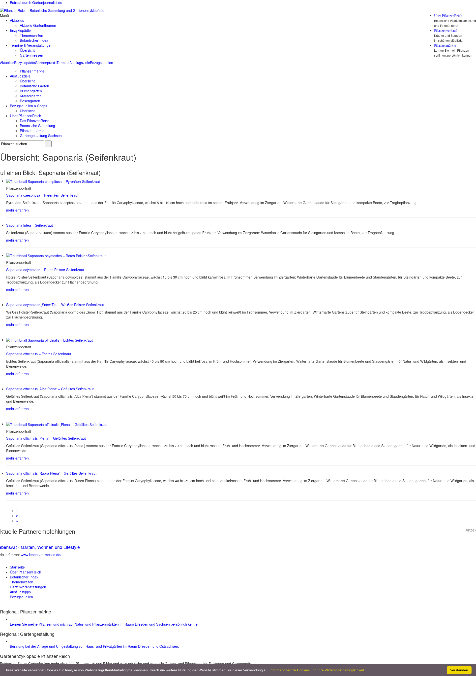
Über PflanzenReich (448, 16)
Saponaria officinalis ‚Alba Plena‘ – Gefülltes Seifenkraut (50, 388)
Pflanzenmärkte (445, 45)
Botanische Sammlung (37, 125)
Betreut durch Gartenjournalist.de (36, 2)
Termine (63, 62)
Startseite (17, 567)
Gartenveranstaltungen (28, 586)
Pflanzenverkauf (445, 31)
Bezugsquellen (101, 62)
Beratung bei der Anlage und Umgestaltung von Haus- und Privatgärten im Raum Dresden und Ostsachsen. (94, 646)
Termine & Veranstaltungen (31, 45)
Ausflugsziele (79, 62)
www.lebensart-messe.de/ (41, 554)
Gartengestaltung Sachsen (41, 135)
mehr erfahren (17, 210)
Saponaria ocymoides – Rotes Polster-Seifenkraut (45, 269)
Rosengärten (30, 100)
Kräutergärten (31, 95)
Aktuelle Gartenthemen (38, 25)
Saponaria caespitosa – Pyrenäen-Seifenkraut (42, 195)
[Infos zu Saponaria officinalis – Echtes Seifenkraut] (49, 339)
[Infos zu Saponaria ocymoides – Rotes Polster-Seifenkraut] (56, 255)
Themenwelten (31, 35)
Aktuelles (7, 62)
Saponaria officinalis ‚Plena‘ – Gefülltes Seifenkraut (46, 438)
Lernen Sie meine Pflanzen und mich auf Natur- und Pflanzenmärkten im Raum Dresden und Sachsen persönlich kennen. (105, 624)
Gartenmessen (31, 55)
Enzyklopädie (24, 62)
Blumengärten (31, 90)
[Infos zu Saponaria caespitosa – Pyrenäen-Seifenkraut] (53, 180)
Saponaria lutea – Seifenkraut (29, 225)
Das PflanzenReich (35, 120)
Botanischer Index (34, 40)
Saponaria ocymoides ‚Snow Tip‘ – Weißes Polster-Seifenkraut (55, 304)
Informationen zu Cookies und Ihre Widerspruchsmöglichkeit (316, 670)
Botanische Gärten (34, 85)
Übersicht (27, 50)
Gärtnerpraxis (46, 62)
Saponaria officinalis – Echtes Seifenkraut (38, 353)
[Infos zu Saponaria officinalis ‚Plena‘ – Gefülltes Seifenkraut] (56, 423)
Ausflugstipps (20, 591)
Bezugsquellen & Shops (28, 105)
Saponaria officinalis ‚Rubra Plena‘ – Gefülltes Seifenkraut (51, 473)
